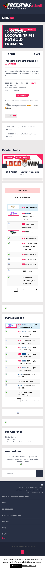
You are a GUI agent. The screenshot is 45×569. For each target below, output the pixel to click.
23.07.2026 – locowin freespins (22, 171)
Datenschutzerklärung (11, 515)
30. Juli (23, 175)
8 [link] (34, 400)
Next (40, 166)
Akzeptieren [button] (15, 566)
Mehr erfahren (29, 565)
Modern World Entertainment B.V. (19, 442)
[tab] (22, 190)
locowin (11, 116)
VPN (4, 503)
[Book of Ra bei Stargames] (15, 422)
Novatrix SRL (11, 439)
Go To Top (22, 552)
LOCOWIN (10, 63)
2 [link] (19, 289)
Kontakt (5, 521)
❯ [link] (36, 289)
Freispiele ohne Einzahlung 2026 (15, 496)
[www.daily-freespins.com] (22, 464)
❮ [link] (12, 289)
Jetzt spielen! (22, 95)
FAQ (4, 527)
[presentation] (22, 190)
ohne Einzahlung (27, 29)
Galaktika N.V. (11, 437)
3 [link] (23, 289)
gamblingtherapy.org (35, 492)
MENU (6, 18)
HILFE (4, 534)
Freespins (8, 157)
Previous (4, 166)
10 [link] (32, 289)
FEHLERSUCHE (7, 509)
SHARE (36, 53)
